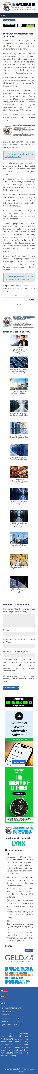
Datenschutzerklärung (11, 1008)
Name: (6, 630)
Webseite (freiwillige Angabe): (15, 651)
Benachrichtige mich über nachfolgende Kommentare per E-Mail (19, 679)
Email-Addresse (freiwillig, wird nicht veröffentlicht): (19, 640)
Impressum (7, 1011)
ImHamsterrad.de (11, 1069)
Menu (3, 15)
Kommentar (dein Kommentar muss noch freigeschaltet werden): (19, 610)
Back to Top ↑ (19, 1071)
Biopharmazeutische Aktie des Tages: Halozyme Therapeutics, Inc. (20, 927)
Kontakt (5, 1014)
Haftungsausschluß (10, 1018)
